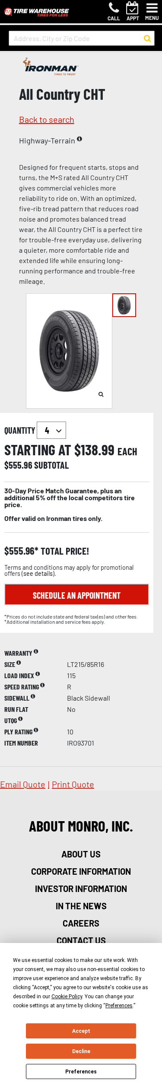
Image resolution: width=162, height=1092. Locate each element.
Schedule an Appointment (77, 595)
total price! (63, 551)
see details (38, 573)
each (127, 451)
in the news (81, 906)
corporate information (81, 871)
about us (81, 854)
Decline (81, 1051)
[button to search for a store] (147, 38)
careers (81, 923)
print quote (73, 784)
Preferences (81, 1072)
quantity (20, 430)
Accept (81, 1031)
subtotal (51, 465)
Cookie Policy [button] (66, 997)
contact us (81, 940)
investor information (81, 888)
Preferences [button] (119, 1006)
